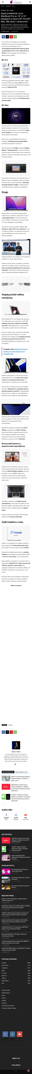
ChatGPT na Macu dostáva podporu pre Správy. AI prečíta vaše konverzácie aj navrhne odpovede (15, 913)
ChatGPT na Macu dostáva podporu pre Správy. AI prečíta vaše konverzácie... (20, 848)
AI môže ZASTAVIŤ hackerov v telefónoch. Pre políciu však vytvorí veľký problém (16, 949)
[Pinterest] (11, 36)
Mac (13, 6)
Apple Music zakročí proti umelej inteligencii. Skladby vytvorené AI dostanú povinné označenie (16, 906)
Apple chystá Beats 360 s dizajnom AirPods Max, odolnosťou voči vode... (21, 857)
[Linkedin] (16, 764)
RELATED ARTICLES (8, 772)
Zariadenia (8, 6)
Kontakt (4, 1000)
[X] (7, 36)
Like (6, 814)
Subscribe (25, 814)
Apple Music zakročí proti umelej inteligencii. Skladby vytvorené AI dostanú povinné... (20, 840)
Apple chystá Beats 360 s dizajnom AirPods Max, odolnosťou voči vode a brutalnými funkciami (15, 920)
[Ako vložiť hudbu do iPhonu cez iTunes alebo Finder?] (6, 872)
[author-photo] (16, 749)
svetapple (10, 725)
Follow (16, 814)
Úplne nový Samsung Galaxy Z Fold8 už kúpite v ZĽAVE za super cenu (20, 778)
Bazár (3, 995)
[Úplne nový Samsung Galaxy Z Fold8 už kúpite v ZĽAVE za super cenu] (6, 779)
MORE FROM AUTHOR (21, 772)
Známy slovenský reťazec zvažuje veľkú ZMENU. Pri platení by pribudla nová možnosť (15, 942)
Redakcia (4, 1003)
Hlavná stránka (6, 990)
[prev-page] (3, 805)
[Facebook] (3, 36)
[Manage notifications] (28, 1070)
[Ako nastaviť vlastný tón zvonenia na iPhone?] (6, 880)
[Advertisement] (16, 654)
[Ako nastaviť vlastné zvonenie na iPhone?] (6, 887)
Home (2, 6)
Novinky (11, 10)
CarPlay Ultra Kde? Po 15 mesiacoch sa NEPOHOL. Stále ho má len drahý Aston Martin (15, 928)
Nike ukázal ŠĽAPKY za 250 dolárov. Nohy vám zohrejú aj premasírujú (14, 935)
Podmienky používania (8, 1005)
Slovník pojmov (6, 993)
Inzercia (4, 998)
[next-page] (5, 805)
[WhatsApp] (15, 36)
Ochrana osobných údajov (9, 1008)
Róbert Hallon (5, 31)
